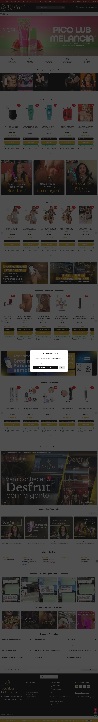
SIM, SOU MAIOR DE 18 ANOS (45, 367)
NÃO (62, 367)
